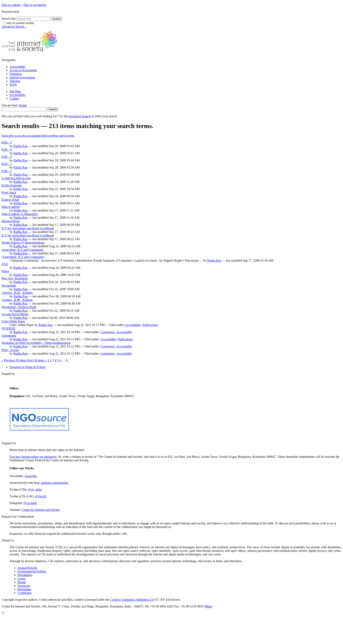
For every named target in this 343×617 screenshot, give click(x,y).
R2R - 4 (7, 149)
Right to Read (10, 199)
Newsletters (24, 575)
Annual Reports (27, 567)
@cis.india (30, 503)
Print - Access (10, 350)
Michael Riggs (11, 221)
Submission (9, 335)
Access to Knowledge (23, 70)
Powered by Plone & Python (27, 367)
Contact (14, 98)
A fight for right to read (16, 178)
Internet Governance (22, 77)
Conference (107, 332)
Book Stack (9, 192)
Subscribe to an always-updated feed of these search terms (38, 135)
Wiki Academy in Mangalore (20, 214)
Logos (21, 578)
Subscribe (31, 476)
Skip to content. (11, 5)
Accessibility (18, 66)
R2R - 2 (7, 164)
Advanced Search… (14, 26)
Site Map (15, 91)
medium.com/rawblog (54, 482)
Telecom (15, 81)
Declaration (9, 285)
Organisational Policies (31, 571)
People (21, 582)
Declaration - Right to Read (19, 307)
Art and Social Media (15, 314)
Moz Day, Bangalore (15, 278)
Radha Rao (20, 146)
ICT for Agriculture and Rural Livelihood (28, 235)
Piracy (6, 271)
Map (208, 606)
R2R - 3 (7, 156)
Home (23, 105)
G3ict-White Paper (13, 321)
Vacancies (23, 585)
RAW (13, 84)
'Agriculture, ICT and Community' (23, 257)
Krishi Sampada (12, 185)
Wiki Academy (11, 207)
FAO (5, 264)
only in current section (20, 23)
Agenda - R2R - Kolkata (17, 292)
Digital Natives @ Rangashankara (23, 242)
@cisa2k (40, 496)
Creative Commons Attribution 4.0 (131, 599)
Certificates (24, 593)
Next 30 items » (37, 360)
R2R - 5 (7, 142)
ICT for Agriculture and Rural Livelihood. (28, 228)
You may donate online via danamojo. (33, 456)
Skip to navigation (34, 5)
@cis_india (35, 489)
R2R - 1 (7, 171)
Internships (24, 589)
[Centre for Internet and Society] (31, 53)
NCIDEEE (8, 328)
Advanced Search (79, 116)
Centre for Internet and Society (41, 509)
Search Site (9, 18)
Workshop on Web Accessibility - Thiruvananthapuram (36, 342)
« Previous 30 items (14, 360)
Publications (150, 325)
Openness (16, 74)
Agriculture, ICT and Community (23, 249)
